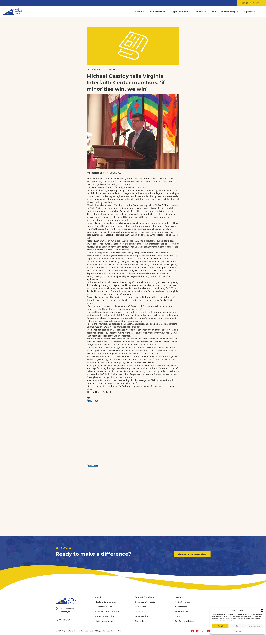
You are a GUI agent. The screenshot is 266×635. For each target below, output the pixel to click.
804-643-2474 (64, 620)
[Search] (261, 11)
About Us (99, 597)
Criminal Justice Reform (107, 611)
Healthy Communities (105, 602)
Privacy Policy (237, 631)
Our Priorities (157, 11)
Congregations (142, 616)
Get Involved (180, 11)
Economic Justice (103, 606)
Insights (179, 597)
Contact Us (180, 616)
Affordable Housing (104, 616)
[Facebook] (192, 631)
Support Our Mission (145, 597)
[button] (262, 610)
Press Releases (182, 611)
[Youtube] (208, 631)
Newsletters (181, 606)
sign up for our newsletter (192, 554)
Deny (237, 626)
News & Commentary (224, 11)
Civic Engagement (104, 621)
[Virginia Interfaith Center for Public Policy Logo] (12, 11)
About (138, 11)
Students (139, 621)
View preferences (254, 626)
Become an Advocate (145, 602)
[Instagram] (197, 631)
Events (200, 11)
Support (248, 11)
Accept (220, 626)
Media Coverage (182, 602)
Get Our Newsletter (252, 3)
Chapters (139, 611)
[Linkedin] (202, 631)
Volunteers (140, 606)
